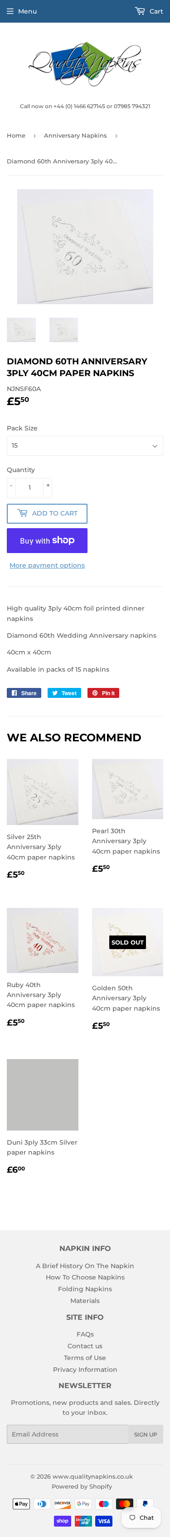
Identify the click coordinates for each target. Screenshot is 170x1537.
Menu (27, 11)
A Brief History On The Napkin (85, 1266)
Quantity (21, 470)
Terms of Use (85, 1358)
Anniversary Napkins (75, 135)
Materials (85, 1301)
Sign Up (145, 1434)
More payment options (47, 565)
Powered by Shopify (82, 1486)
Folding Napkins (85, 1289)
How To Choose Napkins (85, 1277)
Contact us (85, 1346)
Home (16, 135)
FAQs (85, 1334)
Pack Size (22, 428)
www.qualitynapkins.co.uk (93, 1476)
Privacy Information (85, 1369)
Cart (155, 11)
